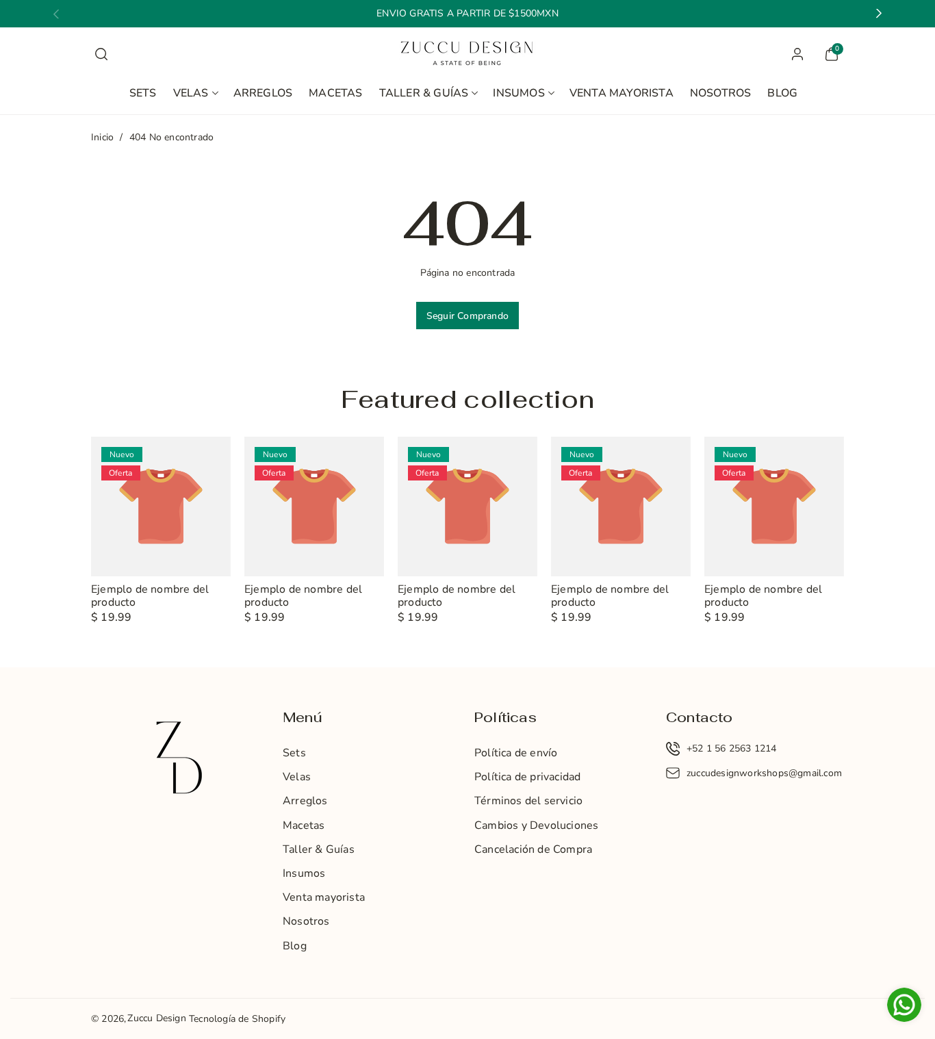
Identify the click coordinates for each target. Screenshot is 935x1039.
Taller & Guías (424, 93)
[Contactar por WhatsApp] (904, 1006)
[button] (101, 54)
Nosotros (306, 921)
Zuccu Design (156, 1018)
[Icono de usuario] (797, 54)
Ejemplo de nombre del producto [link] (150, 596)
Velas (191, 93)
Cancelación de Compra (533, 849)
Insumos (518, 93)
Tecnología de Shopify (237, 1018)
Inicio (102, 137)
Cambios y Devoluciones (536, 825)
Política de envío (515, 752)
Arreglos (305, 800)
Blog (295, 945)
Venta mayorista (324, 897)
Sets (294, 752)
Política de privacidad (527, 776)
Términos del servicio (528, 800)
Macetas (303, 825)
